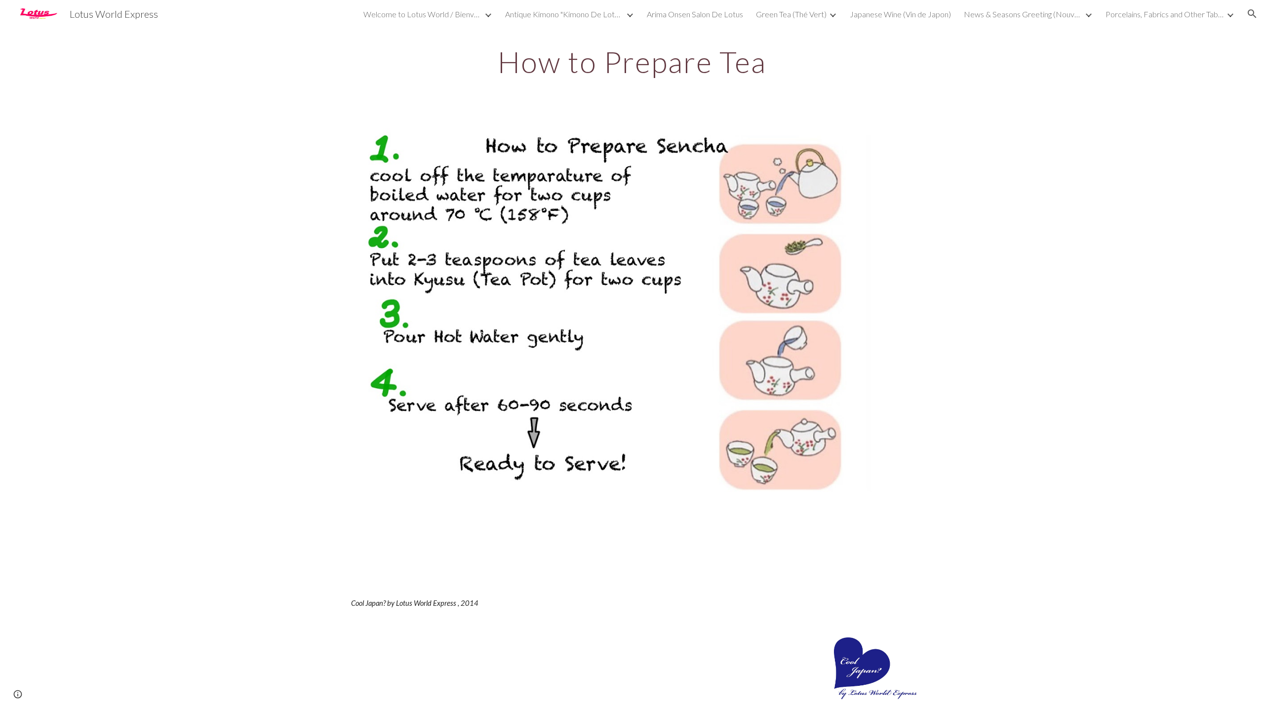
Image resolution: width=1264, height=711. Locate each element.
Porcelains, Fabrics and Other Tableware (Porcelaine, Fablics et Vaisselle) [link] (1165, 14)
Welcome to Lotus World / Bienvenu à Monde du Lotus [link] (422, 14)
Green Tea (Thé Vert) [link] (791, 14)
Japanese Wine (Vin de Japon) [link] (900, 14)
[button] (1252, 14)
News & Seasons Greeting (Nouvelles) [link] (1023, 14)
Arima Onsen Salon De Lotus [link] (695, 14)
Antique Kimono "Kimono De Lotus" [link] (564, 14)
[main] (632, 61)
